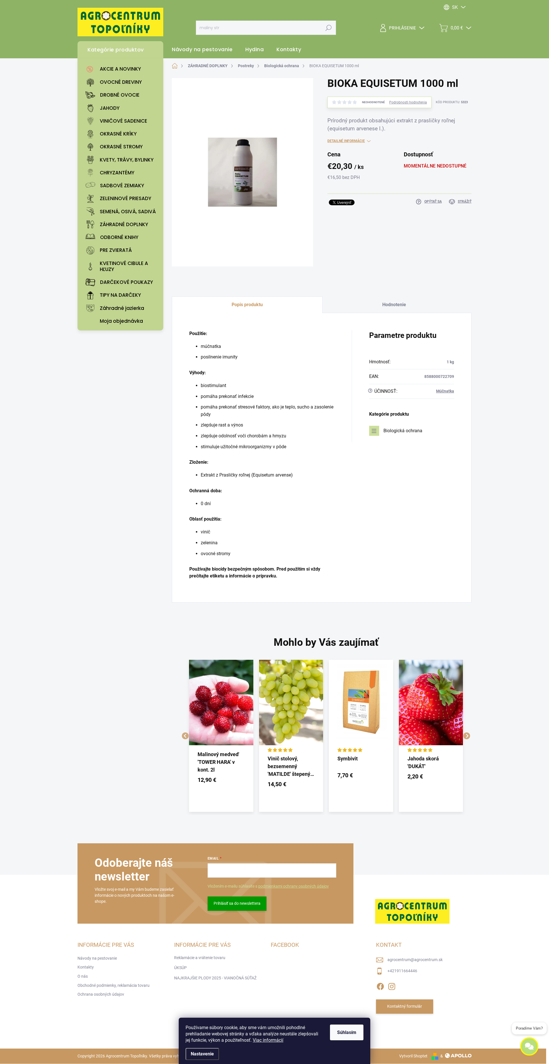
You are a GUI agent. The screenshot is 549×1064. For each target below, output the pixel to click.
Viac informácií (268, 1040)
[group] (221, 736)
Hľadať (329, 27)
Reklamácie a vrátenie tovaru (199, 957)
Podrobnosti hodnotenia (408, 102)
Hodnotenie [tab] (394, 304)
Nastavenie (202, 1054)
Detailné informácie (346, 141)
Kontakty (85, 967)
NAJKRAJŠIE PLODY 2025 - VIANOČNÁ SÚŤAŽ (215, 978)
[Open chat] (529, 1050)
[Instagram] (391, 985)
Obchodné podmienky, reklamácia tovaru (113, 985)
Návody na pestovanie (97, 958)
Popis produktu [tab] (247, 304)
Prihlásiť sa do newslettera (237, 903)
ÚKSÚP (180, 967)
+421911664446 (402, 971)
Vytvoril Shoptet (413, 1056)
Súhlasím (346, 1032)
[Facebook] (380, 985)
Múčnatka (445, 391)
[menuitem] (121, 69)
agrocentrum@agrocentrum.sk (415, 959)
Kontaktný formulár (404, 1006)
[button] (221, 780)
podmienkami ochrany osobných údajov (293, 886)
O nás (82, 976)
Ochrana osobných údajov (100, 994)
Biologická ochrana (402, 430)
